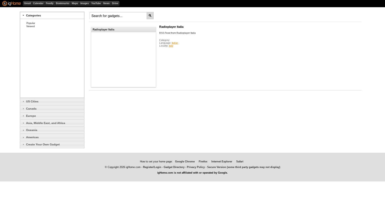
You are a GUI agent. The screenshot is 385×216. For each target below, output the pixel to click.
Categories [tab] (33, 15)
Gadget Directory (174, 167)
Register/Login (152, 167)
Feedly (50, 3)
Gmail (27, 3)
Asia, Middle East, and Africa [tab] (45, 123)
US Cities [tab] (32, 101)
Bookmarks (62, 3)
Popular (30, 23)
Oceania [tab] (31, 130)
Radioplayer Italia (171, 26)
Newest (30, 26)
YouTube (96, 3)
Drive (115, 3)
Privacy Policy (196, 167)
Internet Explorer (221, 161)
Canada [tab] (31, 108)
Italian (175, 43)
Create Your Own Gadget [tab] (43, 144)
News (106, 3)
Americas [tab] (32, 137)
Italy (171, 45)
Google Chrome (185, 161)
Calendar (38, 3)
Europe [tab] (31, 115)
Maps (75, 3)
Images (84, 3)
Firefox (203, 161)
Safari (239, 161)
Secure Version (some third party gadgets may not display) (243, 167)
